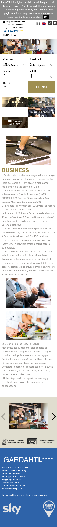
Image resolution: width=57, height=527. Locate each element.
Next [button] (54, 416)
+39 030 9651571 (15, 25)
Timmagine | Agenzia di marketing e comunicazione (25, 495)
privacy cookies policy (12, 489)
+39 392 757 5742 (15, 28)
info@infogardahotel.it (15, 22)
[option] (28, 416)
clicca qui (49, 6)
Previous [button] (3, 416)
